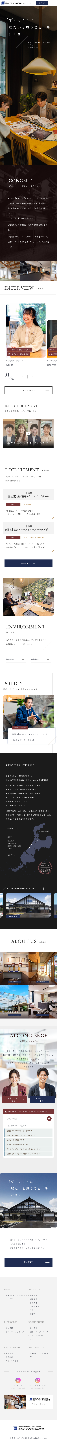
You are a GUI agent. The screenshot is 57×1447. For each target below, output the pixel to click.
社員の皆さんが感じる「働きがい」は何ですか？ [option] (24, 1154)
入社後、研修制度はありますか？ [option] (18, 1144)
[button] (22, 376)
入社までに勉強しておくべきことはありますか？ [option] (24, 1149)
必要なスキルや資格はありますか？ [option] (19, 1131)
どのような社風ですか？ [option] (15, 1140)
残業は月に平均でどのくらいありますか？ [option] (22, 1135)
